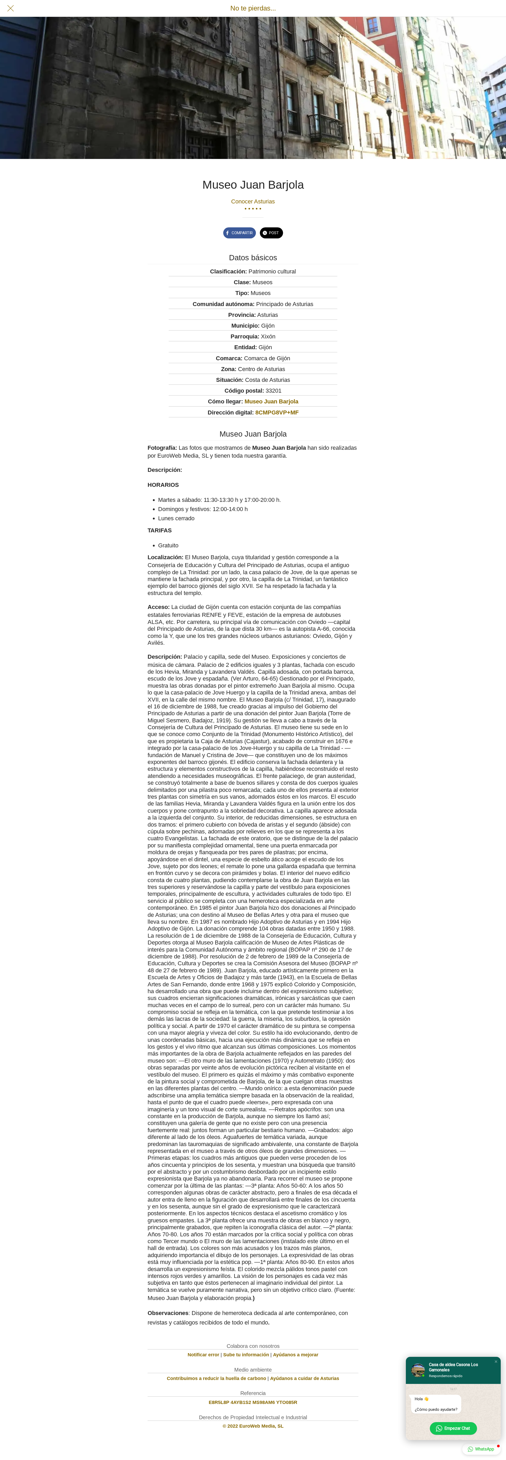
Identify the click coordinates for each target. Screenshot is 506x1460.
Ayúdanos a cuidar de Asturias (304, 1378)
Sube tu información (246, 1354)
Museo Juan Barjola (271, 401)
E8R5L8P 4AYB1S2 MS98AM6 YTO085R (253, 1402)
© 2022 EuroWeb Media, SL (253, 1426)
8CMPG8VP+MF (277, 412)
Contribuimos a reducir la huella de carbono (216, 1378)
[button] (496, 1361)
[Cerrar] (10, 8)
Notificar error (203, 1354)
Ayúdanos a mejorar (295, 1354)
